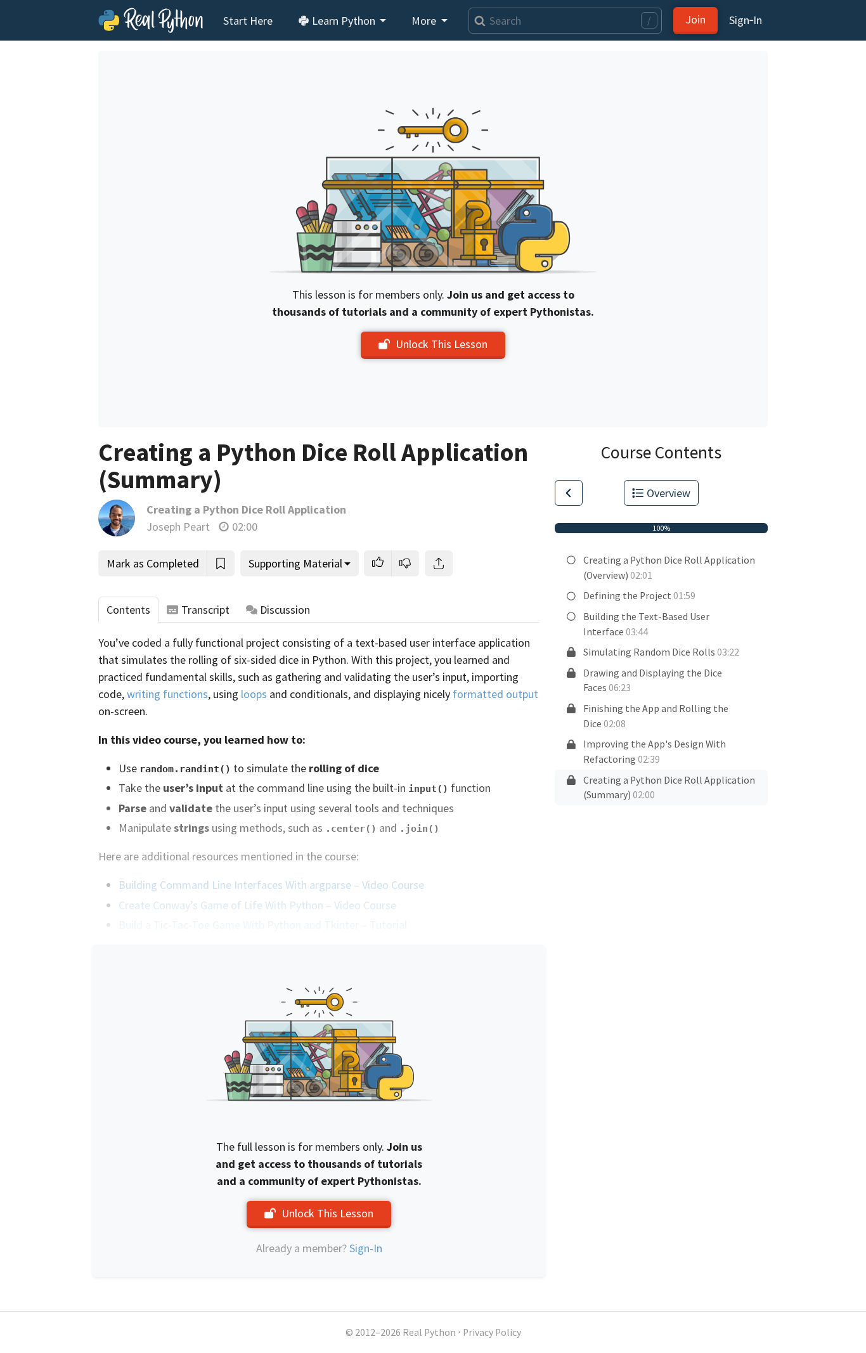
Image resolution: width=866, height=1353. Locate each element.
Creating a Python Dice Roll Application (246, 509)
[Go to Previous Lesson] (569, 493)
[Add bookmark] (221, 563)
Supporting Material (295, 563)
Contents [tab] (128, 609)
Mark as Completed (153, 563)
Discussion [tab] (285, 609)
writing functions (167, 694)
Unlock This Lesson (442, 344)
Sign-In (365, 1248)
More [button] (425, 20)
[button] (378, 563)
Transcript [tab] (205, 609)
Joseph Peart (178, 526)
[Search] (477, 20)
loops (254, 694)
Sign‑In (745, 20)
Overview (668, 493)
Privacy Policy (492, 1332)
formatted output (495, 694)
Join (695, 19)
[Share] (439, 563)
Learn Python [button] (343, 20)
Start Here (248, 20)
